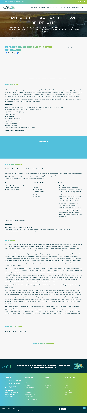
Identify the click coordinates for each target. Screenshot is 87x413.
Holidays (34, 7)
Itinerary (53, 78)
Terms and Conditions (7, 410)
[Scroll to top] (84, 407)
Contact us (76, 7)
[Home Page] (8, 366)
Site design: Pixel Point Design (26, 410)
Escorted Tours (45, 7)
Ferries (67, 7)
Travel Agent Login (19, 1)
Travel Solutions (8, 38)
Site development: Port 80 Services (42, 410)
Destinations (57, 7)
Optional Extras (64, 78)
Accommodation (42, 78)
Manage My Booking (8, 1)
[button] (78, 2)
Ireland (14, 38)
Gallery (31, 78)
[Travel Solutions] (8, 7)
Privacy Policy (16, 410)
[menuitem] (7, 1)
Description (23, 78)
